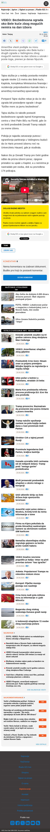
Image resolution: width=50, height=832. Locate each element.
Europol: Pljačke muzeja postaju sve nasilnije (28, 584)
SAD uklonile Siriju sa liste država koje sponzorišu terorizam (29, 497)
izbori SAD (8, 250)
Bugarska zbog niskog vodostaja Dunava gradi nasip (31, 610)
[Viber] (23, 41)
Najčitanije (32, 13)
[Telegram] (36, 41)
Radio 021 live (42, 10)
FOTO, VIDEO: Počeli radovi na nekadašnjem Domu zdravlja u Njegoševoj (25, 637)
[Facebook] (4, 41)
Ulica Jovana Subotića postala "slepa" (30, 320)
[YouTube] (32, 823)
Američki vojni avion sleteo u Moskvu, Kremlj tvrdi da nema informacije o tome (31, 512)
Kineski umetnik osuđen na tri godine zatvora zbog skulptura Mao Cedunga (31, 337)
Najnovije (5, 10)
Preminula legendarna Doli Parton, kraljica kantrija (29, 450)
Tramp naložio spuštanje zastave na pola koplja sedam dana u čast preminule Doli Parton (31, 425)
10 (29, 398)
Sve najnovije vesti (36, 690)
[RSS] (37, 823)
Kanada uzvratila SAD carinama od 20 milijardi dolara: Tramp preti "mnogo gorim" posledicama (32, 465)
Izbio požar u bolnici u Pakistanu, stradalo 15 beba (30, 379)
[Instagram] (12, 823)
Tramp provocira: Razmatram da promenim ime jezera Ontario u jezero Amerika (32, 409)
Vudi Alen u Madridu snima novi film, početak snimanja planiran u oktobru (25, 676)
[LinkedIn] (27, 823)
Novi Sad (5, 13)
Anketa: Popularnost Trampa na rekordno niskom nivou (32, 572)
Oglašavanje (25, 789)
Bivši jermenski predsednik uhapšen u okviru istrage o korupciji (30, 483)
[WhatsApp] (29, 41)
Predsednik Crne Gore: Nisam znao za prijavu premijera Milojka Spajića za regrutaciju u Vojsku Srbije (32, 365)
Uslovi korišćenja (25, 805)
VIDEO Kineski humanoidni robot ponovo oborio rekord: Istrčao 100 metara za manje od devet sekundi (25, 654)
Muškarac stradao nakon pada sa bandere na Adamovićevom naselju (25, 662)
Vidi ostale (41, 744)
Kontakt (25, 794)
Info (11, 13)
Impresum (25, 800)
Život (17, 13)
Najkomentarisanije (13, 697)
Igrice (14, 10)
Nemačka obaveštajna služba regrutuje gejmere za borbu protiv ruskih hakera (31, 543)
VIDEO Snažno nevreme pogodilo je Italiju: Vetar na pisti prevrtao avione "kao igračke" (32, 560)
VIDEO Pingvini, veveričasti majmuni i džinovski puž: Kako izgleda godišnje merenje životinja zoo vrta (25, 683)
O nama (25, 783)
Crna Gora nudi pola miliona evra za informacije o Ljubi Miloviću (30, 598)
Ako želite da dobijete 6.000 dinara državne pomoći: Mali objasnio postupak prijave (32, 296)
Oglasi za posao (26, 10)
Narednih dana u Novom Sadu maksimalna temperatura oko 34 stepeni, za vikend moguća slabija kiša (25, 645)
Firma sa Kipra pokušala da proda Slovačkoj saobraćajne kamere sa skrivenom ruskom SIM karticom (31, 527)
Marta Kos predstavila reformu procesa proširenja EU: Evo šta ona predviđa (32, 392)
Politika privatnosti (25, 811)
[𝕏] (11, 41)
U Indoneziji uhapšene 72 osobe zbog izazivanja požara (32, 622)
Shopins (25, 773)
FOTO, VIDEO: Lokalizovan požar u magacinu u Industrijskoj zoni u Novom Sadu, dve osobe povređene (32, 308)
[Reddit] (17, 41)
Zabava (23, 13)
